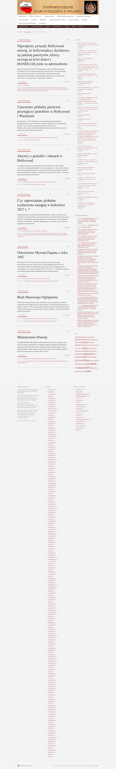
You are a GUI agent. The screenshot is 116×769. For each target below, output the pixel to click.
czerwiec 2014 (51, 694)
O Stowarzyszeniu (36, 26)
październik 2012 (51, 737)
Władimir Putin (79, 371)
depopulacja (91, 342)
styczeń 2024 (51, 453)
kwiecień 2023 (51, 472)
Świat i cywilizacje (53, 137)
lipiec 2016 (50, 641)
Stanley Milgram (52, 321)
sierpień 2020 (51, 538)
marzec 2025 (51, 423)
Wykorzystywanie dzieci (39, 90)
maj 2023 (50, 470)
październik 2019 (51, 559)
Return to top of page (26, 765)
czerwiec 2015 (51, 669)
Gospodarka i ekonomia (81, 396)
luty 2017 (50, 627)
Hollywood (19, 89)
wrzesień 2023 (51, 461)
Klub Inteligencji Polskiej (24, 39)
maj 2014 (50, 697)
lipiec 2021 (50, 514)
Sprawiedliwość (45, 137)
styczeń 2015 (51, 680)
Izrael (84, 348)
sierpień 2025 (51, 413)
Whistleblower (29, 90)
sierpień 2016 (51, 639)
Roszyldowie (53, 281)
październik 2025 (51, 408)
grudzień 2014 (51, 682)
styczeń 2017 (51, 629)
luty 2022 (50, 499)
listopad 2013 (51, 709)
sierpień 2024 (51, 438)
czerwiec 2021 (51, 516)
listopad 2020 (51, 531)
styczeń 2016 (51, 654)
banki (92, 337)
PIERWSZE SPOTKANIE (84, 119)
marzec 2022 (51, 497)
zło (46, 90)
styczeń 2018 (51, 603)
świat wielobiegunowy (61, 361)
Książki (67, 26)
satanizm (57, 89)
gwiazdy (56, 87)
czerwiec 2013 (51, 720)
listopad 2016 (51, 633)
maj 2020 (50, 544)
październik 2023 (51, 459)
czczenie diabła (36, 87)
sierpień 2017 (51, 614)
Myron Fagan (46, 281)
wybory (96, 368)
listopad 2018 (51, 582)
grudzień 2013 (51, 707)
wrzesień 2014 (51, 688)
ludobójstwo (88, 354)
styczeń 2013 (51, 730)
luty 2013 (50, 728)
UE (76, 368)
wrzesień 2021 (51, 510)
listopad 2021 (51, 506)
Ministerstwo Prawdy (32, 337)
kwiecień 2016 (51, 648)
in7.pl (92, 765)
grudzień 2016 (51, 631)
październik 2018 (51, 584)
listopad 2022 (51, 480)
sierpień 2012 (51, 741)
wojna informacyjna (22, 362)
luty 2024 (50, 451)
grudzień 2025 (51, 404)
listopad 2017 (51, 607)
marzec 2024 (51, 449)
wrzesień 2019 (51, 561)
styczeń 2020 (51, 552)
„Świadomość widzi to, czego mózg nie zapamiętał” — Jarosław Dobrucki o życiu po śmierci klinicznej (88, 161)
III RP (97, 345)
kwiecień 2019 (51, 571)
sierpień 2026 (51, 389)
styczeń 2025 (51, 427)
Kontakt (80, 26)
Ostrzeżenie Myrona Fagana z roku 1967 (42, 254)
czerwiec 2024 (51, 442)
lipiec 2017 (50, 616)
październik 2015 (51, 660)
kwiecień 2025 (51, 421)
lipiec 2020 (50, 540)
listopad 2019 (51, 557)
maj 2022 (50, 493)
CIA (25, 361)
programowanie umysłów (49, 361)
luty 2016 (50, 652)
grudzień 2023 (51, 455)
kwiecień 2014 (51, 699)
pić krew (30, 89)
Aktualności (26, 85)
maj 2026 (50, 396)
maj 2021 (50, 519)
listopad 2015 (51, 658)
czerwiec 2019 (51, 567)
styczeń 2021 (51, 527)
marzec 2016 (51, 650)
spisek (60, 89)
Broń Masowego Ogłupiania (37, 297)
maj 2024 (50, 444)
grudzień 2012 (51, 733)
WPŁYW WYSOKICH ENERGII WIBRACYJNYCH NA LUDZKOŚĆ (87, 252)
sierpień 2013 (51, 716)
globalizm (88, 345)
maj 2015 (50, 671)
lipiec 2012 (50, 743)
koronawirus (87, 351)
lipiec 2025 (50, 415)
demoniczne (43, 87)
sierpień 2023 (51, 463)
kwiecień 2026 (51, 398)
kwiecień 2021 (51, 521)
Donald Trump (63, 233)
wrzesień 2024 (51, 436)
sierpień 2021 (51, 512)
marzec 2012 (51, 752)
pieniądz (94, 357)
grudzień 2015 (51, 656)
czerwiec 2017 (51, 618)
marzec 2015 (51, 675)
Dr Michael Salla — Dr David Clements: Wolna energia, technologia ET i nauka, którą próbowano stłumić (87, 52)
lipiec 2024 (50, 440)
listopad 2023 (51, 457)
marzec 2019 (51, 574)
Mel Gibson (33, 184)
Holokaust (93, 345)
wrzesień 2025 (51, 410)
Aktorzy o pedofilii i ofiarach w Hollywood (39, 158)
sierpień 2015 (51, 665)
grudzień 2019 (51, 554)
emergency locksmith (82, 275)
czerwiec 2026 (51, 393)
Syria (76, 364)
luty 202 (49, 756)
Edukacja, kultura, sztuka (29, 137)
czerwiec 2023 (51, 468)
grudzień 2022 (51, 478)
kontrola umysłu (79, 351)
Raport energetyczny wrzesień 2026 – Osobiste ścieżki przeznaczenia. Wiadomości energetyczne (88, 44)
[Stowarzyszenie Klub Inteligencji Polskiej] (58, 14)
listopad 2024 (51, 432)
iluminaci (40, 281)
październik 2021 (51, 508)
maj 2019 (50, 569)
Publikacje (78, 415)
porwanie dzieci (36, 89)
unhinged (23, 90)
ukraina (80, 367)
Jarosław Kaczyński (92, 348)
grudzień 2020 (51, 529)
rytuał (42, 89)
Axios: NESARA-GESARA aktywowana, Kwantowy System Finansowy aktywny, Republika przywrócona (88, 185)
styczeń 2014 (51, 705)
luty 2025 (50, 425)
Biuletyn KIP (78, 391)
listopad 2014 (51, 684)
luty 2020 (50, 550)
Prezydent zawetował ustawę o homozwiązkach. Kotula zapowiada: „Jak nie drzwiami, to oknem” (87, 147)
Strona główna (23, 26)
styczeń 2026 (51, 402)
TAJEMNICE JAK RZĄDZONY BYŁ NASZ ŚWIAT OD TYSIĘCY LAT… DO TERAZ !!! (88, 75)
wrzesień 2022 (51, 485)
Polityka (31, 231)
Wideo (74, 26)
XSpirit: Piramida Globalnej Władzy (86, 173)
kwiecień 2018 (51, 597)
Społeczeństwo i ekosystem (40, 358)
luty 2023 (50, 474)
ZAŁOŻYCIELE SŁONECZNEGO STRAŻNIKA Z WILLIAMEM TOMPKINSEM (86, 204)
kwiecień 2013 (51, 724)
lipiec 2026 (50, 391)
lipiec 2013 (50, 718)
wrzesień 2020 (51, 535)
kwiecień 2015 (51, 673)
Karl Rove (35, 361)
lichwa (81, 354)
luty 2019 (50, 576)
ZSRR (84, 371)
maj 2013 (50, 722)
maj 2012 (50, 747)
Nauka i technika (79, 406)
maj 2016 (50, 646)
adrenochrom (28, 87)
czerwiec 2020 (51, 542)
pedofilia (25, 89)
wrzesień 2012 (51, 739)
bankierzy (27, 281)
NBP (76, 357)
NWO (85, 357)
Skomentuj (67, 81)
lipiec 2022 (50, 489)
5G (84, 337)
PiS (76, 360)
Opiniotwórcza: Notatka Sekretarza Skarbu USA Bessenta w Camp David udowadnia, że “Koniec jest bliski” (88, 109)
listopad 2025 (51, 406)
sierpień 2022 (51, 487)
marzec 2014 (51, 701)
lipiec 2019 (50, 565)
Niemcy (79, 357)
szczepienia (82, 364)
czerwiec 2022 (51, 491)
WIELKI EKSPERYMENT (84, 93)
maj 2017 (50, 620)
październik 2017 (51, 610)
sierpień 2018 (51, 588)
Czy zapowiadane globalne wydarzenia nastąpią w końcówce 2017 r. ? (41, 205)
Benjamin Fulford (43, 233)
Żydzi (57, 281)
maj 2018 (50, 595)
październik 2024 (51, 434)
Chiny (58, 233)
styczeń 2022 (51, 502)
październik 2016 (51, 635)
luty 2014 (50, 703)
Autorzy (47, 26)
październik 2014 (51, 686)
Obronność (25, 231)
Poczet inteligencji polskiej (81, 410)
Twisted (19, 90)
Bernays (27, 321)
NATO (95, 354)
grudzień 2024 (51, 429)
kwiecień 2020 (51, 546)
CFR (31, 281)
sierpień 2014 (51, 690)
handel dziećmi (62, 87)
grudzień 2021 (51, 504)
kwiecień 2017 (51, 622)
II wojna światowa (78, 348)
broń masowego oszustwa (35, 321)
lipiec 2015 (50, 667)
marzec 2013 (51, 726)
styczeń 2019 (51, 578)
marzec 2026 (51, 400)
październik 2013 (51, 711)
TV (56, 321)
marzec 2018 (51, 599)
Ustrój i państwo (79, 427)
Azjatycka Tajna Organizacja (32, 233)
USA (23, 236)
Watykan (91, 368)
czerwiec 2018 (51, 593)
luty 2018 (50, 601)
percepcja (40, 361)
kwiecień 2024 (51, 446)
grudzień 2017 (51, 605)
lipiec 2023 (50, 466)
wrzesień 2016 (51, 637)
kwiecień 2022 (51, 495)
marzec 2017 (51, 624)
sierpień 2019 (51, 563)
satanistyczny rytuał (49, 89)
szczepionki (91, 364)
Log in (96, 765)
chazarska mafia (52, 233)
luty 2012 (50, 754)
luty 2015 (50, 677)
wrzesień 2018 (51, 586)
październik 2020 (51, 533)
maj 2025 (50, 419)
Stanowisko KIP (57, 26)
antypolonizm (88, 337)
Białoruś (88, 339)
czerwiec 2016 (51, 644)
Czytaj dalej (22, 81)
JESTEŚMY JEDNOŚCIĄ (84, 115)
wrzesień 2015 (51, 663)
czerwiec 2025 (51, 417)
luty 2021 (50, 525)
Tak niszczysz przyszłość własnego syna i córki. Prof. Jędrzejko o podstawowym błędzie (87, 125)
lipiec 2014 (50, 692)
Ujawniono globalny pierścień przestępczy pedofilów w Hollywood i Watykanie (43, 111)
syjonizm (96, 360)
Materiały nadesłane (23, 246)
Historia (77, 398)
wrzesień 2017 (51, 612)
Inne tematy (39, 182)
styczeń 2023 (51, 476)
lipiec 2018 (50, 591)
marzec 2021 (51, 523)
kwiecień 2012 (51, 750)
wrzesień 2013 (51, 713)
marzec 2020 (51, 548)
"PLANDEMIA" (79, 337)
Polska (80, 360)
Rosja (20, 236)
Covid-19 (84, 342)
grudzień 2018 (51, 580)
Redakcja (38, 137)
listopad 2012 (51, 735)
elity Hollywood (50, 87)
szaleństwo (65, 89)
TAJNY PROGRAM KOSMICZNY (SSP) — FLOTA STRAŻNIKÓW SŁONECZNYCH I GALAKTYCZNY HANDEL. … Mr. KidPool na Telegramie (88, 314)
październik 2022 (51, 482)
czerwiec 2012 (51, 745)
